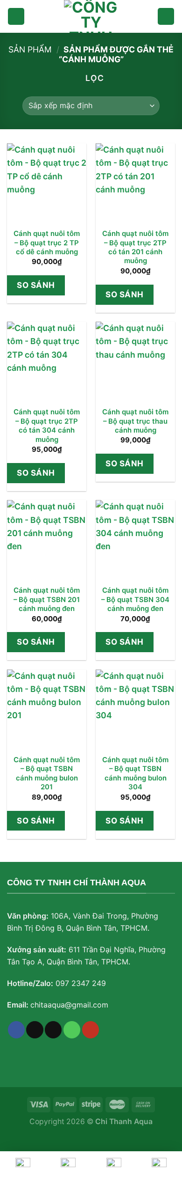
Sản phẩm (30, 49)
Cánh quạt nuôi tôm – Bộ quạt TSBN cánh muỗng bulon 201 (47, 773)
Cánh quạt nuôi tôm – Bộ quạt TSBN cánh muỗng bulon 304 (135, 773)
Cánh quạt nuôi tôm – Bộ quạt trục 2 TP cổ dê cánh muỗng (47, 242)
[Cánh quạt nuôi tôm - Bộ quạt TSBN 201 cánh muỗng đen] (46, 540)
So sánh (36, 285)
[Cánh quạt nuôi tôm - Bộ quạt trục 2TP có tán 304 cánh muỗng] (46, 361)
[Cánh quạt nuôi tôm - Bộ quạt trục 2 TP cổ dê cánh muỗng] (46, 183)
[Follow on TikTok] (34, 1029)
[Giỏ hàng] (166, 16)
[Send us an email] (53, 1029)
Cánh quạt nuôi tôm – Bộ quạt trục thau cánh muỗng (135, 421)
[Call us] (71, 1029)
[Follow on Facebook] (16, 1029)
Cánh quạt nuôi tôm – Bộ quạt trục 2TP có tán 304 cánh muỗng (47, 425)
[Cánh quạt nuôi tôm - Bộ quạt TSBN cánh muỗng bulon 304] (135, 709)
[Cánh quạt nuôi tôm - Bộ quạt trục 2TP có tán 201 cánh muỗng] (135, 183)
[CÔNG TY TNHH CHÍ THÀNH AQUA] (91, 16)
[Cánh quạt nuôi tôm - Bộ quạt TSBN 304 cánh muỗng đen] (135, 540)
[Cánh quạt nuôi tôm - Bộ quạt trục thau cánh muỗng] (135, 361)
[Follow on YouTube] (90, 1029)
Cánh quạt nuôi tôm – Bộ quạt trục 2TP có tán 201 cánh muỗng (135, 247)
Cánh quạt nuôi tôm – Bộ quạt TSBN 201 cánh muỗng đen (47, 599)
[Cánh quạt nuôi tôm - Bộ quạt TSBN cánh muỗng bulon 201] (46, 709)
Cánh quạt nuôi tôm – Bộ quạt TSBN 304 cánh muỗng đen (135, 599)
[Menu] (16, 16)
